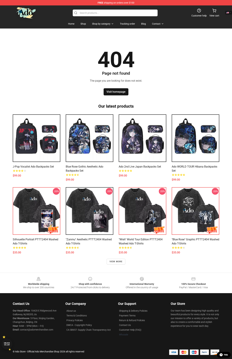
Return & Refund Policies (132, 320)
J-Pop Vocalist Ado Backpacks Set (33, 166)
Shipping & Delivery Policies (133, 310)
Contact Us (125, 325)
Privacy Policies (74, 320)
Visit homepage (116, 91)
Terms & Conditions (76, 315)
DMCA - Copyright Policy (79, 325)
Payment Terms (127, 315)
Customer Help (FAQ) (130, 329)
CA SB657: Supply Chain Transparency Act (88, 329)
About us (71, 310)
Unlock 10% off (7, 344)
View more (116, 261)
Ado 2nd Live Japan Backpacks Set (140, 166)
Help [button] (226, 355)
